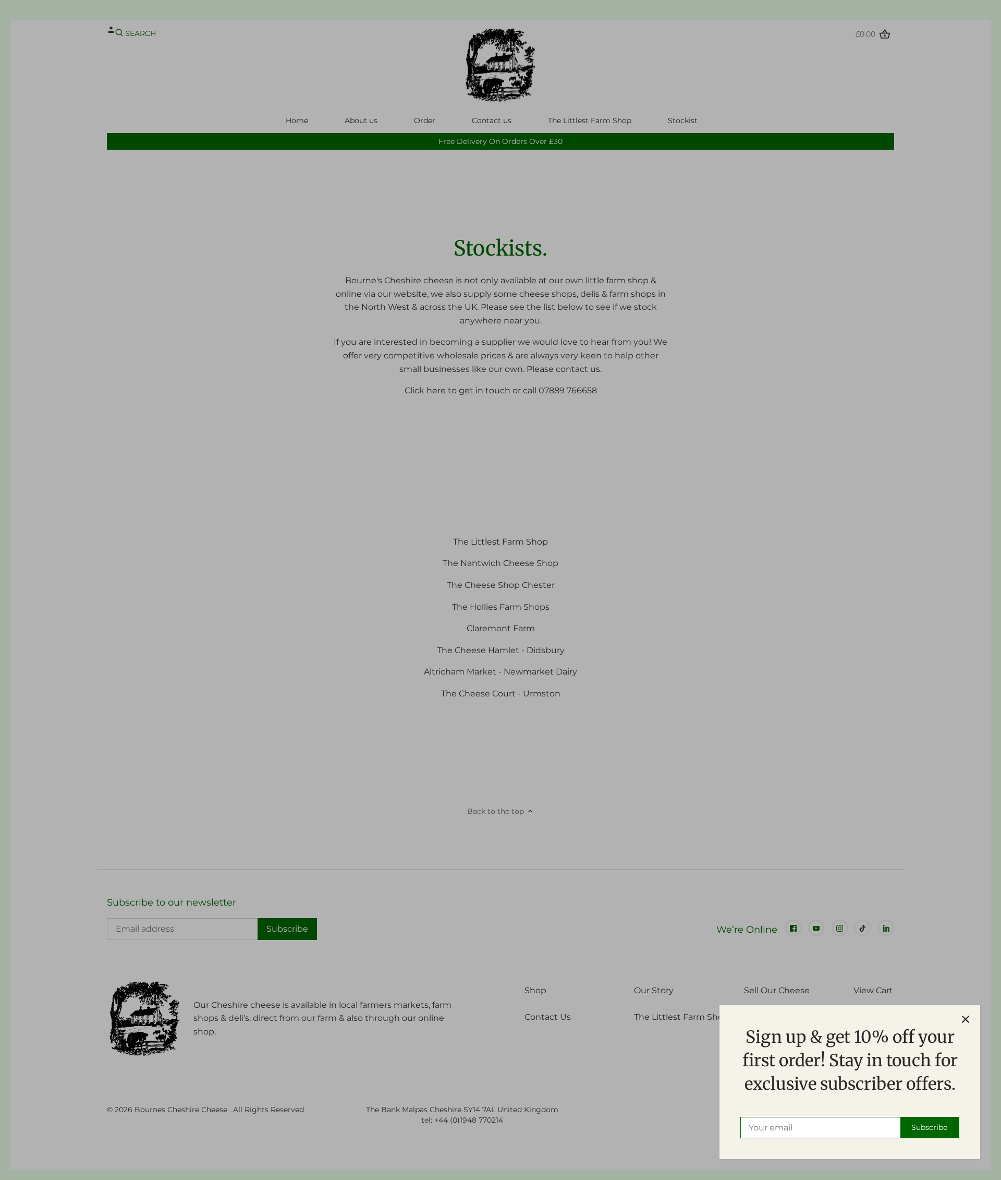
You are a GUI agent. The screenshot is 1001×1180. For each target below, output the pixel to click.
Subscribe (929, 1127)
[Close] (965, 1019)
